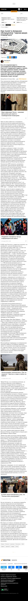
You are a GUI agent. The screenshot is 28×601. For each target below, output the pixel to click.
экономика (12, 544)
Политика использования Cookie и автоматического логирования (8, 580)
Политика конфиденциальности (14, 578)
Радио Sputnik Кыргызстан (20, 563)
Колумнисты (18, 544)
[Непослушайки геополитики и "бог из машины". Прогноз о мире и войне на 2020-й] (14, 362)
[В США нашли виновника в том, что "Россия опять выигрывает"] (14, 484)
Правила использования (11, 574)
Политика (7, 544)
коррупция (8, 546)
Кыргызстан (3, 563)
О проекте (3, 574)
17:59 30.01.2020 (4, 37)
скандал (12, 546)
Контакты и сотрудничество (6, 576)
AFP (2, 54)
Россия (17, 546)
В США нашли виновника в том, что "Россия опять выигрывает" (13, 495)
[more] (26, 118)
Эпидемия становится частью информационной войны (11, 237)
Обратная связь (4, 586)
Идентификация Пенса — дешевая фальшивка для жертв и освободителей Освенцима (12, 113)
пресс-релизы (4, 578)
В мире (2, 544)
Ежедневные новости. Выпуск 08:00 (8, 20)
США (23, 544)
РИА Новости (22, 79)
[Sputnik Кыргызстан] (4, 9)
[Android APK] (4, 589)
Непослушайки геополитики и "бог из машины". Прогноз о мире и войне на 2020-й (13, 374)
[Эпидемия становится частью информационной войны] (14, 226)
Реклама (14, 576)
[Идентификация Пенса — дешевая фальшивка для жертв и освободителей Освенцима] (14, 102)
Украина (2, 546)
